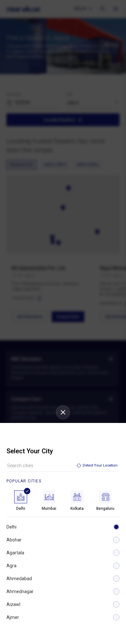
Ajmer (12, 617)
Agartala (15, 552)
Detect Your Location (100, 465)
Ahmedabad (19, 578)
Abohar (14, 539)
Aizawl (13, 604)
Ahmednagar (20, 591)
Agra (11, 565)
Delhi (11, 526)
